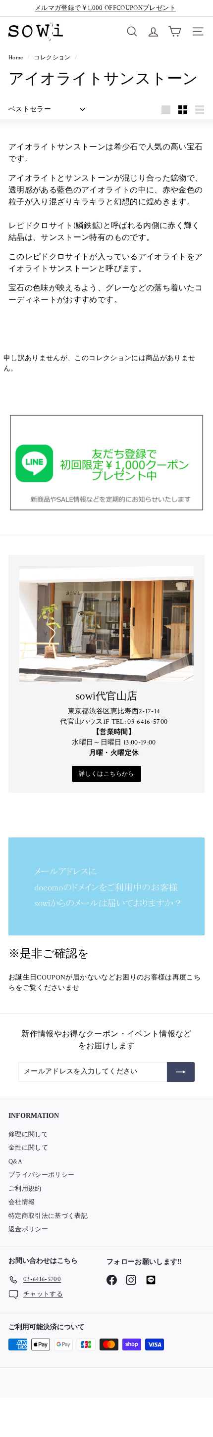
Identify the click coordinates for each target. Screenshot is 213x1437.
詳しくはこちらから (106, 774)
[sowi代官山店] (106, 624)
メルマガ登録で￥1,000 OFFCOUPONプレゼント (105, 8)
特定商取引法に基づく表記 (48, 1216)
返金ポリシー (28, 1229)
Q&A (15, 1162)
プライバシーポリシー (41, 1175)
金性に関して (28, 1148)
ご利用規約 (25, 1189)
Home (16, 57)
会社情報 (21, 1202)
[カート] (174, 31)
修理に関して (28, 1134)
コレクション (53, 57)
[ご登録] (181, 1072)
